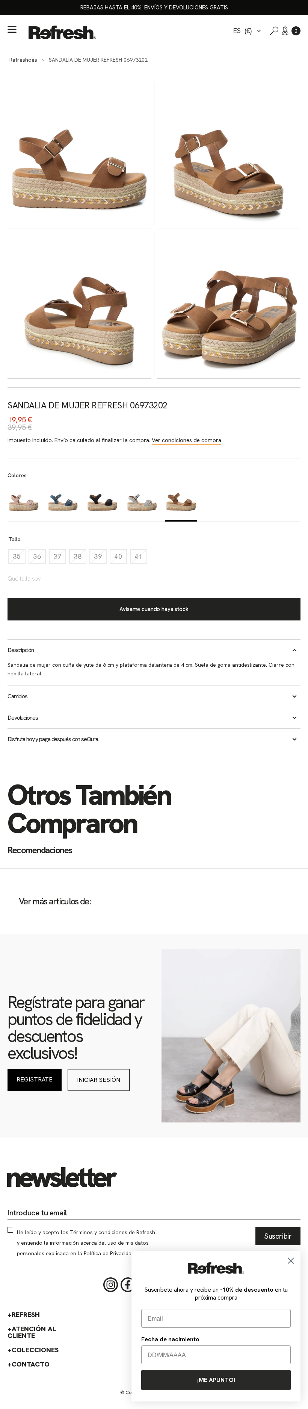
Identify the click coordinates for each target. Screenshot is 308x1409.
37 (59, 558)
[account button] (285, 30)
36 (39, 558)
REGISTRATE (35, 1079)
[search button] (274, 30)
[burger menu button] (12, 29)
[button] (295, 30)
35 (19, 558)
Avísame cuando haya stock (153, 609)
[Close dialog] (290, 1260)
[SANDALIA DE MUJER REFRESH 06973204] (63, 502)
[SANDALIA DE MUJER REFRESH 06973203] (23, 502)
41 (140, 558)
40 (120, 558)
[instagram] (110, 1284)
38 (80, 558)
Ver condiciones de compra (186, 440)
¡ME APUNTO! (216, 1380)
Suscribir (278, 1236)
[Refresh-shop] (62, 32)
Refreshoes (23, 59)
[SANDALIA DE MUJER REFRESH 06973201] (142, 502)
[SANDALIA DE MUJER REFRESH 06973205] (102, 502)
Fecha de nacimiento (170, 1339)
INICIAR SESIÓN (98, 1080)
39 (100, 558)
